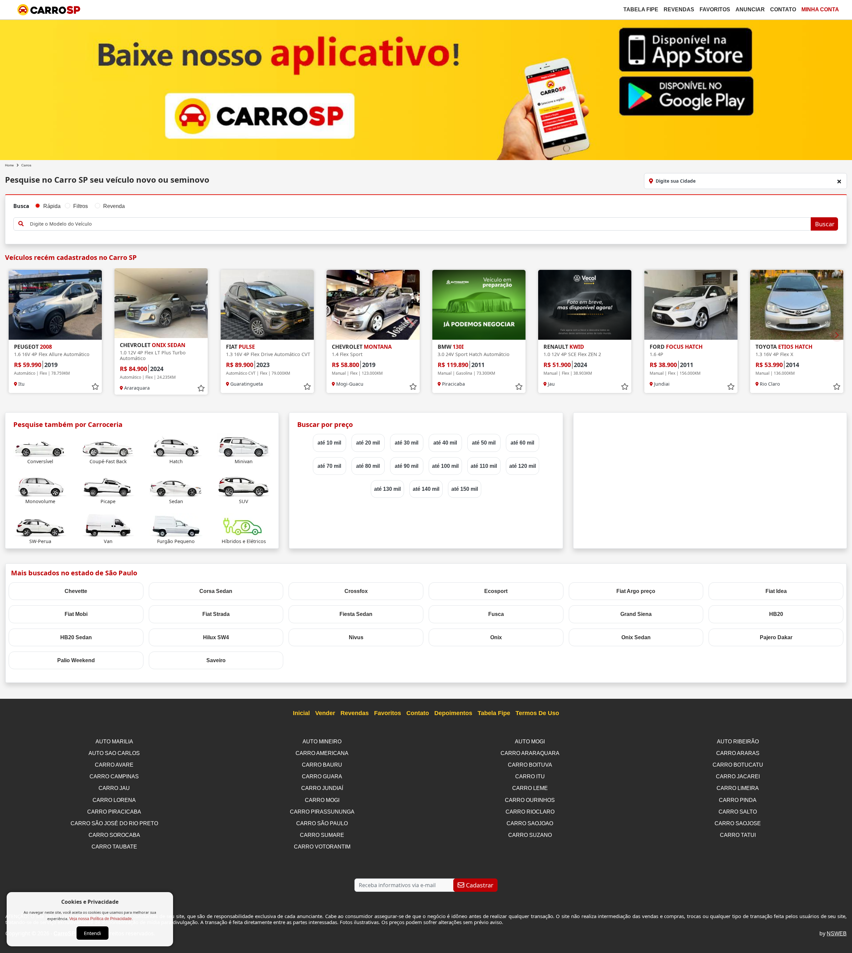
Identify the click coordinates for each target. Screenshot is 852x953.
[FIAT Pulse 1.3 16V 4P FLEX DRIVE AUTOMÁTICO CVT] (267, 305)
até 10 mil (329, 443)
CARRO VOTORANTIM (322, 847)
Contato (783, 9)
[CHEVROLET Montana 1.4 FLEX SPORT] (373, 305)
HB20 (776, 614)
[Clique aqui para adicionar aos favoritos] (95, 387)
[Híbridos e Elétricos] (244, 525)
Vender (325, 713)
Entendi (92, 933)
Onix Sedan (636, 637)
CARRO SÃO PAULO (322, 823)
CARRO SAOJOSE (738, 823)
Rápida (52, 206)
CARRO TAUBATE (114, 847)
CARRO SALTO (738, 812)
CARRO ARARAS (737, 753)
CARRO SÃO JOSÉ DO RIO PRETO (114, 823)
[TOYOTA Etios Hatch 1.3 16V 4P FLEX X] (796, 305)
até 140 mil (426, 489)
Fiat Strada (216, 614)
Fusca (496, 614)
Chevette (76, 591)
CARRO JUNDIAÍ (322, 788)
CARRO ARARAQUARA (530, 753)
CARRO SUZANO (530, 835)
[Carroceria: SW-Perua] (40, 525)
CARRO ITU (530, 776)
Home (9, 165)
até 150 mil (464, 489)
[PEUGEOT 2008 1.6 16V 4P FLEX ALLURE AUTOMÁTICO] (55, 305)
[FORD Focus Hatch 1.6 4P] (691, 305)
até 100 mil (445, 466)
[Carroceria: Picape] (108, 485)
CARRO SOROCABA (114, 835)
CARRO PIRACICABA (114, 812)
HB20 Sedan (76, 637)
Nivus (356, 637)
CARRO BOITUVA (530, 765)
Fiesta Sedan (355, 614)
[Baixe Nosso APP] (426, 89)
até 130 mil (387, 489)
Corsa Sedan (215, 591)
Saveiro (216, 660)
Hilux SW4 (216, 637)
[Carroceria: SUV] (244, 485)
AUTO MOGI (530, 741)
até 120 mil (522, 466)
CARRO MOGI (322, 800)
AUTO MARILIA (114, 741)
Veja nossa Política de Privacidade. (101, 918)
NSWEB (837, 933)
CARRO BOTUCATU (738, 765)
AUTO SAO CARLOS (114, 753)
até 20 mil (368, 443)
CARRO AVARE (114, 765)
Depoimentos (453, 713)
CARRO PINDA (737, 800)
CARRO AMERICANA (322, 753)
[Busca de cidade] (839, 181)
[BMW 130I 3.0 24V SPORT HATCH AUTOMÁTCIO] (479, 305)
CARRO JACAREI (738, 776)
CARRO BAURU (322, 765)
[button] (837, 335)
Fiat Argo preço (635, 591)
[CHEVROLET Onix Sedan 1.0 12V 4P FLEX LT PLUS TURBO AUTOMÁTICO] (161, 303)
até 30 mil (406, 443)
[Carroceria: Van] (108, 525)
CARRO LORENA (114, 800)
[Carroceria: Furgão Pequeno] (176, 525)
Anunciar (750, 9)
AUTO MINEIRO (322, 741)
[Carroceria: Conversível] (40, 445)
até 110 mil (484, 466)
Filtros (80, 206)
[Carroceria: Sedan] (176, 485)
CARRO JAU (114, 788)
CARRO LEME (530, 788)
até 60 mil (522, 443)
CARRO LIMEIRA (738, 788)
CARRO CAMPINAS (114, 776)
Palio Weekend (76, 660)
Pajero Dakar (776, 637)
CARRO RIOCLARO (530, 812)
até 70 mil (329, 466)
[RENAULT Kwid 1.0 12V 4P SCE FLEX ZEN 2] (584, 305)
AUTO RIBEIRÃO (738, 741)
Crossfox (356, 591)
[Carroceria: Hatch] (176, 445)
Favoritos (715, 9)
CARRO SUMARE (322, 835)
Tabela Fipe (640, 9)
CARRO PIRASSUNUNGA (322, 812)
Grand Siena (636, 614)
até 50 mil (484, 443)
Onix (496, 637)
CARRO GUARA (322, 776)
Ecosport (496, 591)
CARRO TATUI (738, 835)
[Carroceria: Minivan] (244, 445)
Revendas (679, 9)
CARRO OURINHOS (530, 800)
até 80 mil (368, 466)
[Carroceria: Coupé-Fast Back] (108, 445)
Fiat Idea (776, 591)
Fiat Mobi (76, 614)
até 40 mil (445, 443)
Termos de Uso (537, 713)
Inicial (301, 713)
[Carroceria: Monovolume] (40, 485)
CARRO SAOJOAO (530, 823)
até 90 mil (406, 466)
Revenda (114, 206)
